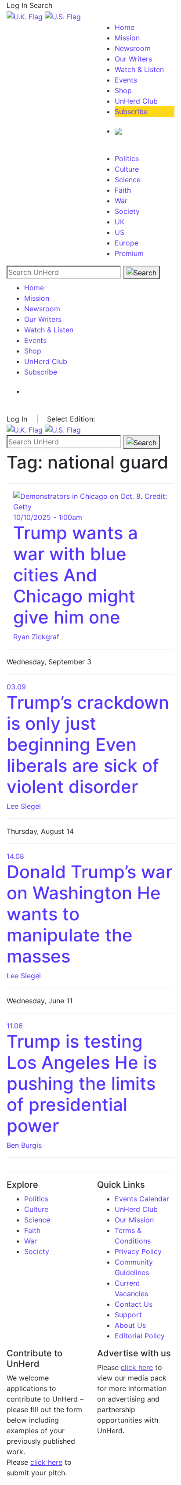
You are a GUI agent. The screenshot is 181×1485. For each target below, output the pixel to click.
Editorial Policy (140, 1335)
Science (128, 179)
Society (127, 211)
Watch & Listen (139, 69)
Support (128, 1314)
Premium (129, 253)
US (119, 232)
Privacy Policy (138, 1251)
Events (126, 80)
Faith (123, 190)
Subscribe (131, 111)
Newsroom (133, 48)
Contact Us (133, 1304)
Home (124, 27)
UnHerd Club (136, 101)
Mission (127, 37)
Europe (126, 242)
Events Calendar (142, 1198)
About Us (130, 1325)
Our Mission (134, 1219)
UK (119, 221)
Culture (127, 169)
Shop (123, 90)
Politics (127, 158)
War (121, 200)
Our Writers (133, 58)
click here (46, 1462)
